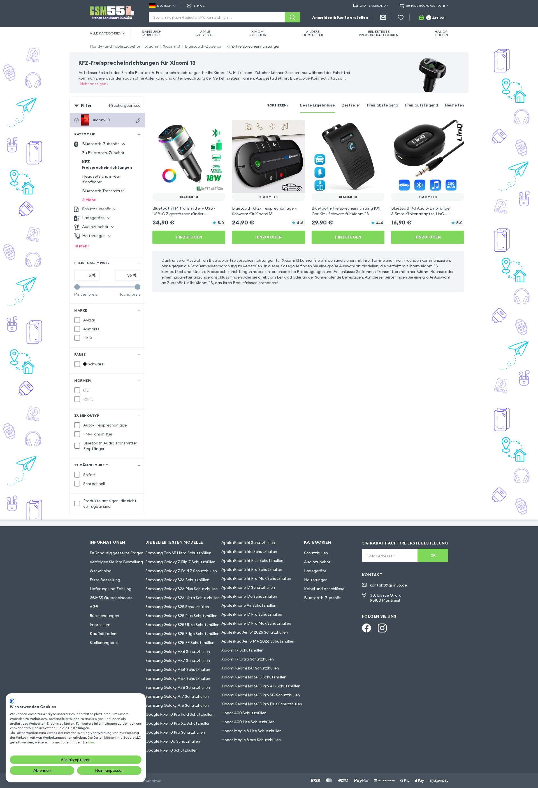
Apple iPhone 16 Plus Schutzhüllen (252, 560)
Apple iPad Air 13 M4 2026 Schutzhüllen (257, 641)
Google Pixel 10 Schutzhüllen (171, 750)
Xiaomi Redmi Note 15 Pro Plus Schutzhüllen (261, 703)
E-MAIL (199, 6)
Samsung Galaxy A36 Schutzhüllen (177, 669)
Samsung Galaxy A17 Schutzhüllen (177, 696)
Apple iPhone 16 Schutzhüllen (248, 542)
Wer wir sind (101, 570)
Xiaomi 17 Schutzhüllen (242, 650)
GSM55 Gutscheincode (111, 597)
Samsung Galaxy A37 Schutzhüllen (177, 678)
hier (91, 742)
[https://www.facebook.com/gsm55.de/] (366, 628)
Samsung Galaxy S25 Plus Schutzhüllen (181, 615)
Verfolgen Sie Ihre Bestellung (116, 561)
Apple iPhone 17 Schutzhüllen (248, 587)
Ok (433, 555)
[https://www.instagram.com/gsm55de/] (382, 628)
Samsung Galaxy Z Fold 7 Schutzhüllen (181, 570)
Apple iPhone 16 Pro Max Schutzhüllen (256, 578)
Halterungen (316, 579)
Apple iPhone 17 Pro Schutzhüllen (251, 614)
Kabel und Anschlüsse (324, 588)
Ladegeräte (315, 570)
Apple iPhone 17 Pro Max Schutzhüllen (256, 623)
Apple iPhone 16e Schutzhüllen (249, 551)
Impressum (100, 624)
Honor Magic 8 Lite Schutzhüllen (251, 730)
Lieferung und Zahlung (110, 588)
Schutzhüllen (316, 552)
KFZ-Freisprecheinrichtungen (253, 46)
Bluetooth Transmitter (103, 190)
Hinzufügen (189, 237)
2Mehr (89, 199)
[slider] (77, 287)
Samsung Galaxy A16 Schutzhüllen (177, 705)
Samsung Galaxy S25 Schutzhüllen (177, 606)
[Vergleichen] (206, 127)
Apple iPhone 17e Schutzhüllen (249, 596)
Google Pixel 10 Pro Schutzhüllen (175, 732)
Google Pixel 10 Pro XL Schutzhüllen (177, 723)
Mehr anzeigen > (94, 84)
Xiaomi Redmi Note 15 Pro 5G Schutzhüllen (260, 694)
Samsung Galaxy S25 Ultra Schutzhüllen (182, 624)
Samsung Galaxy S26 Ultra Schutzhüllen (182, 597)
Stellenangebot (104, 642)
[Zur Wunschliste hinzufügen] (217, 127)
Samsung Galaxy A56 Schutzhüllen (177, 651)
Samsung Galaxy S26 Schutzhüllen (177, 579)
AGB (94, 606)
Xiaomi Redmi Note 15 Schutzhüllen (253, 677)
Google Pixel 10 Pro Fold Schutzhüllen (179, 714)
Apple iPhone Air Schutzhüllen (248, 605)
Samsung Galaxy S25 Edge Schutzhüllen (182, 633)
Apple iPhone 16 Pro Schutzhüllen (251, 569)
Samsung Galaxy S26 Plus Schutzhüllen (181, 588)
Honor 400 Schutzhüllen (243, 712)
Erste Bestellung (105, 579)
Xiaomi (151, 46)
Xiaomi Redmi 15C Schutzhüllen (250, 668)
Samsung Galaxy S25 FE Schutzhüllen (179, 642)
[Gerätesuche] (138, 120)
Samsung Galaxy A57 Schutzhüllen (177, 660)
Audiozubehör (317, 561)
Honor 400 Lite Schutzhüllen (248, 721)
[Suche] (292, 17)
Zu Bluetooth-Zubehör (103, 152)
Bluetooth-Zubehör (203, 46)
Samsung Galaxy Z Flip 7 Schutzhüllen (180, 561)
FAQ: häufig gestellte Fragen (116, 552)
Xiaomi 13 (171, 46)
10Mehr (81, 246)
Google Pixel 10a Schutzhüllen (172, 741)
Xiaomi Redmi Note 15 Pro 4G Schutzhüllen (260, 686)
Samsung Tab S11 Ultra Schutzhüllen (178, 552)
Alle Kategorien (106, 33)
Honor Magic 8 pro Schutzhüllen (251, 739)
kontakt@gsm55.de (388, 585)
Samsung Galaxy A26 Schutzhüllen (177, 687)
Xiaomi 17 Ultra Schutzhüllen (247, 659)
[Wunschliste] (401, 17)
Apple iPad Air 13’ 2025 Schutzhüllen (254, 632)
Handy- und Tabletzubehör (115, 46)
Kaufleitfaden (103, 633)
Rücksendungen (104, 615)
